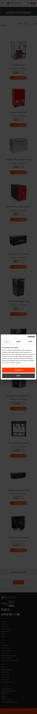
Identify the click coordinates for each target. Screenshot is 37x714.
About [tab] (30, 341)
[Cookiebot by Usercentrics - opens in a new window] (27, 337)
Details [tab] (18, 341)
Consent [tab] (6, 341)
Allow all (19, 370)
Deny (18, 375)
